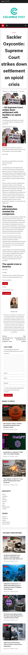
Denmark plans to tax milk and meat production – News (7, 338)
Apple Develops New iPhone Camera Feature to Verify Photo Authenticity (13, 644)
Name (6, 373)
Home (3, 494)
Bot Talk (4, 164)
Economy (4, 499)
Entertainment (6, 507)
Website (6, 383)
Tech (3, 503)
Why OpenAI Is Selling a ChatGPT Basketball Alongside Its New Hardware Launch (12, 425)
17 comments (6, 293)
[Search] (26, 25)
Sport (3, 505)
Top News (13, 32)
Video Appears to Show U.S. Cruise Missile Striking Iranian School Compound (13, 480)
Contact (4, 508)
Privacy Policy (6, 524)
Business (6, 625)
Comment (7, 353)
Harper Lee (6, 91)
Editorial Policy (6, 522)
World (4, 498)
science (6, 596)
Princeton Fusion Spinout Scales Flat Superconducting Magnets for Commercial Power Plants (13, 615)
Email (5, 378)
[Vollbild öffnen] (4, 144)
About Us (4, 516)
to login (5, 283)
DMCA (4, 520)
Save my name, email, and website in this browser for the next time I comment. (14, 389)
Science (4, 501)
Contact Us (5, 518)
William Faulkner (14, 429)
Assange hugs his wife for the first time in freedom (20, 338)
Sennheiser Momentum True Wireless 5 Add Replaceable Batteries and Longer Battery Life (13, 557)
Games (5, 566)
